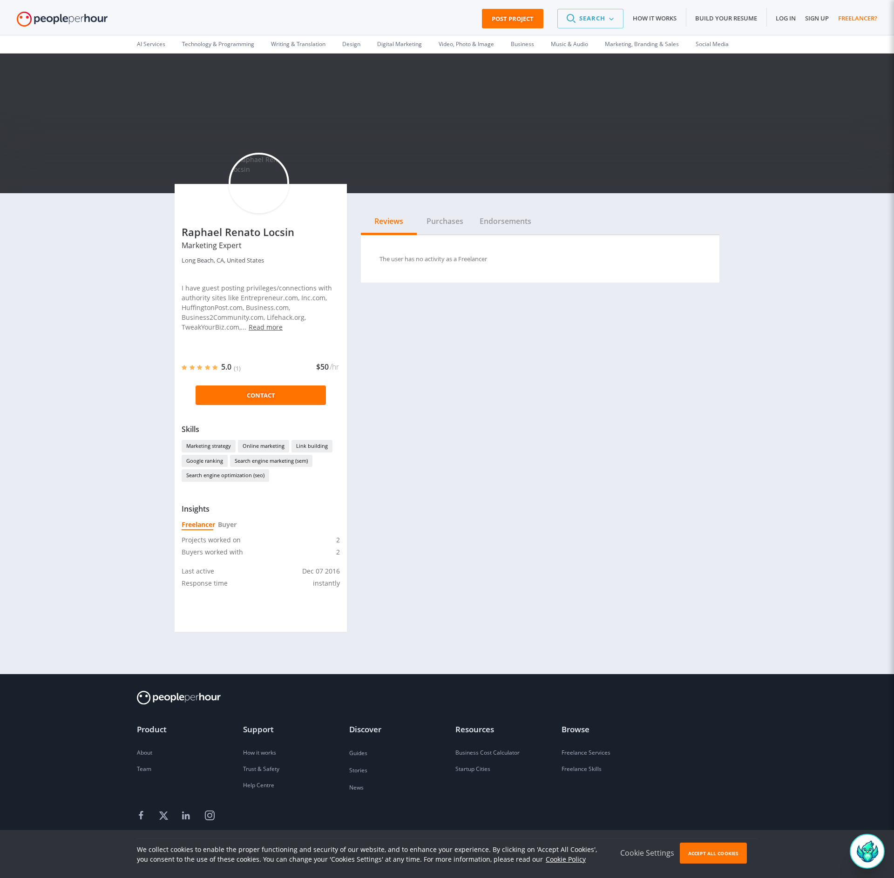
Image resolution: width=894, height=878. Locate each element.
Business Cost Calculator (487, 752)
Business (522, 44)
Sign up (817, 18)
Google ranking (204, 460)
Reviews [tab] (388, 221)
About (144, 752)
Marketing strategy (208, 445)
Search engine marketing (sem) (271, 460)
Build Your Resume (726, 18)
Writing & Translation (298, 44)
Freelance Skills (582, 769)
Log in (786, 18)
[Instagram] (209, 816)
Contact (261, 395)
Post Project (513, 18)
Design (351, 44)
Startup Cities (472, 769)
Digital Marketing (399, 44)
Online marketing (263, 445)
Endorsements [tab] (505, 221)
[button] (590, 18)
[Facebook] (142, 816)
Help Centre (258, 785)
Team (144, 769)
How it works (655, 18)
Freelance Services (586, 752)
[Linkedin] (187, 816)
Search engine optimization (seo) (225, 475)
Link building (312, 445)
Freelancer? (857, 18)
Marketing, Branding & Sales (642, 44)
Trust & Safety (261, 769)
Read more (266, 327)
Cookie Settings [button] (647, 853)
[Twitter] (165, 816)
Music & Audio (569, 44)
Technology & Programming (218, 44)
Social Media (712, 44)
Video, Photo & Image (466, 44)
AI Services (151, 44)
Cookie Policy (566, 859)
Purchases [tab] (445, 221)
